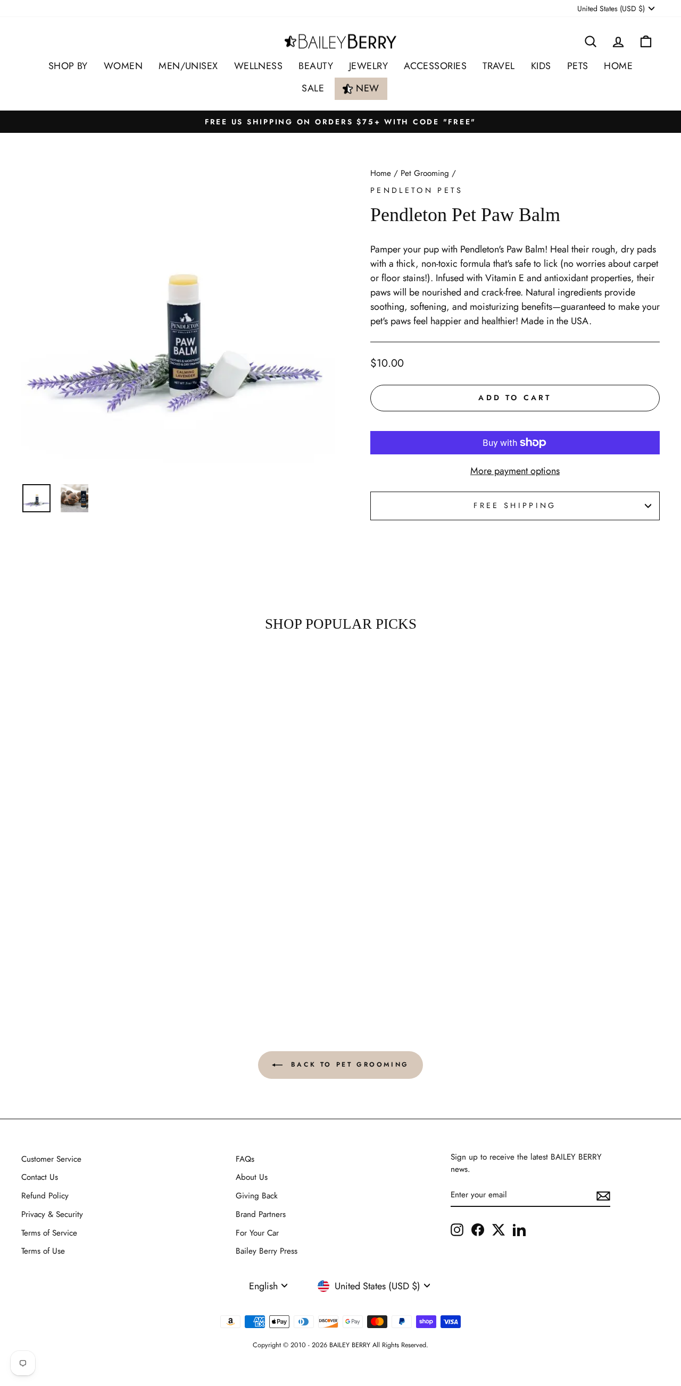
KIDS (541, 66)
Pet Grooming (425, 173)
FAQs (245, 1159)
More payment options (515, 471)
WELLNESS (258, 66)
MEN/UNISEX (188, 66)
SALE (313, 88)
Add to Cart (96, 955)
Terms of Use (43, 1251)
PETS (577, 66)
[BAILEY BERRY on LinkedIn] (519, 1229)
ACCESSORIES (435, 66)
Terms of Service (49, 1233)
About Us (252, 1177)
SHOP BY (68, 66)
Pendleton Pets (416, 190)
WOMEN (123, 66)
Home (380, 173)
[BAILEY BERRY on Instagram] (457, 1229)
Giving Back (257, 1196)
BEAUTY (315, 66)
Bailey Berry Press (266, 1251)
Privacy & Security (52, 1214)
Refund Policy (45, 1196)
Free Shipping (515, 505)
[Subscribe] (603, 1195)
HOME (618, 66)
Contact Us (39, 1177)
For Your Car (257, 1233)
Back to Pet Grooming (348, 1064)
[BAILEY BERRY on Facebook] (477, 1229)
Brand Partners (261, 1214)
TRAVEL (499, 66)
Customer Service (51, 1159)
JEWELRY (368, 66)
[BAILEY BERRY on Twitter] (498, 1229)
